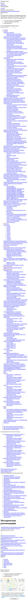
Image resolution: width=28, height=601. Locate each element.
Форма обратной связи (12, 160)
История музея (10, 307)
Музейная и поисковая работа (11, 306)
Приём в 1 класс (11, 262)
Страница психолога (9, 364)
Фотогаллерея (7, 247)
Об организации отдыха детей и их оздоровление (15, 204)
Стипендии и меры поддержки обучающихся (15, 495)
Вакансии (6, 201)
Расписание (7, 225)
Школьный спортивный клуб (11, 353)
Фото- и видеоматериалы (13, 362)
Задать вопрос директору (7, 470)
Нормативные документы (13, 398)
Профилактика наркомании (14, 281)
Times (4, 5)
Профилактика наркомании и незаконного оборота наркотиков (15, 283)
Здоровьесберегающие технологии (12, 311)
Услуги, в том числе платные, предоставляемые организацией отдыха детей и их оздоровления (17, 220)
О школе (6, 31)
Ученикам (6, 223)
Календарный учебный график (14, 70)
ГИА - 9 (6, 373)
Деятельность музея (12, 309)
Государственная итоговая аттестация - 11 (14, 446)
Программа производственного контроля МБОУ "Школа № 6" (15, 168)
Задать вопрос (22, 247)
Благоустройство (21, 365)
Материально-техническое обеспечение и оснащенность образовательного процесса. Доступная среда (14, 102)
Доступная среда (11, 222)
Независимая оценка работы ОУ (12, 420)
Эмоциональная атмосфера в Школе (16, 250)
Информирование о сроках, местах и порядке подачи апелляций (16, 380)
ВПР (5, 408)
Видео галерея (14, 247)
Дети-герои (6, 349)
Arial (2, 5)
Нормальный (4, 11)
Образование (7, 58)
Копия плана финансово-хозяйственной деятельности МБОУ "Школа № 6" (17, 142)
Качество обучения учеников (14, 253)
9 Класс (8, 237)
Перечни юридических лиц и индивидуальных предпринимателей (16, 171)
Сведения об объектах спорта (14, 111)
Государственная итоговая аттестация (13, 426)
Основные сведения (9, 32)
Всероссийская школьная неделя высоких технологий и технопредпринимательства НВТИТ (16, 326)
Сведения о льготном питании (14, 128)
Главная (6, 30)
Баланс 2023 (10, 144)
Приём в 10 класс (11, 263)
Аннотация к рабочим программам (15, 68)
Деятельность (10, 213)
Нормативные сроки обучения (14, 62)
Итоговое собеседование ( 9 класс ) (13, 397)
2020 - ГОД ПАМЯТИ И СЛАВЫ (14, 335)
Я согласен (14, 598)
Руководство (7, 99)
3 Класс (8, 229)
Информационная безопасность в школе (17, 176)
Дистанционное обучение (10, 510)
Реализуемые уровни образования (15, 59)
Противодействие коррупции (11, 178)
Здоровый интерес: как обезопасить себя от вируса (13, 244)
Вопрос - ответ (7, 258)
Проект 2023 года (11, 345)
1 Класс (8, 226)
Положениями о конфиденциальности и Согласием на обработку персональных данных (13, 596)
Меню (8, 156)
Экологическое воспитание (10, 303)
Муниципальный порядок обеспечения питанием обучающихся (17, 165)
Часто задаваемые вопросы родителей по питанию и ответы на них (16, 163)
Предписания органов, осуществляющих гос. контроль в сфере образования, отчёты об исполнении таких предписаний (17, 54)
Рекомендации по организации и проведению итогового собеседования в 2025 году (13, 528)
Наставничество (8, 366)
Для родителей (10, 186)
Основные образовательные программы (17, 75)
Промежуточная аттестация (14, 79)
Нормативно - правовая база (14, 374)
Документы (23, 38)
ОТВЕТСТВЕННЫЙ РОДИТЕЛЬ (12, 341)
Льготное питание (11, 155)
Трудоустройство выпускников (11, 334)
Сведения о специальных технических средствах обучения (16, 126)
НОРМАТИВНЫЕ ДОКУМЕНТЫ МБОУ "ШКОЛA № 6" (15, 197)
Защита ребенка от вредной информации (15, 259)
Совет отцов (10, 342)
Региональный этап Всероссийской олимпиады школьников (16, 277)
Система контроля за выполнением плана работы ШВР (15, 296)
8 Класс (8, 235)
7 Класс (8, 234)
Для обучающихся (11, 187)
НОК (5, 406)
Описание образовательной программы (17, 66)
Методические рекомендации (14, 384)
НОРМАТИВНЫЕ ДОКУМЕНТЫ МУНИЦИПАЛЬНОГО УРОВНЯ (15, 195)
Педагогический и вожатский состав (16, 210)
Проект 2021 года (11, 347)
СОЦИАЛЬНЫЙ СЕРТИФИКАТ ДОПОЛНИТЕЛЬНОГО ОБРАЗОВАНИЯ (14, 368)
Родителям (6, 246)
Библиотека (16, 333)
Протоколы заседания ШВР (14, 298)
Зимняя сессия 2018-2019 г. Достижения (17, 323)
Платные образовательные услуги (12, 130)
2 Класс (8, 227)
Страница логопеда (19, 364)
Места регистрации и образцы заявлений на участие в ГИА (14, 378)
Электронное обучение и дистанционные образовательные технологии (15, 93)
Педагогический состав (16, 99)
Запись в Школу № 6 (6, 471)
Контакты (9, 211)
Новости (12, 241)
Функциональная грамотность (11, 174)
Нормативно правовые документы (15, 354)
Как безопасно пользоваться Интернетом (15, 241)
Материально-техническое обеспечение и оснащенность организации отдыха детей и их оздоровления (17, 216)
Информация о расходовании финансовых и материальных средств (16, 140)
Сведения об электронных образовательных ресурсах (13, 124)
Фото (8, 351)
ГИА (5, 372)
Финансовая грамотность (18, 366)
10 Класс (9, 238)
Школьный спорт (22, 303)
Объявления (7, 241)
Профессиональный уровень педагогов (17, 251)
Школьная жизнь (8, 269)
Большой (17, 11)
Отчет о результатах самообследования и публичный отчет (15, 175)
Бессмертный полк (8, 333)
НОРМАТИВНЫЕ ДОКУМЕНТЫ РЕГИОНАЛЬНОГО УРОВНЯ (15, 192)
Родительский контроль (13, 158)
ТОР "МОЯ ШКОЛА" (12, 96)
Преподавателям (8, 266)
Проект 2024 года (11, 343)
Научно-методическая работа (11, 301)
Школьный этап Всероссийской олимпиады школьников (15, 272)
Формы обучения (11, 60)
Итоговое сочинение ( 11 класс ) (12, 401)
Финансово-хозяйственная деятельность (15, 130)
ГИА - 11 (6, 385)
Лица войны (10, 337)
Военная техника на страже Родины (16, 339)
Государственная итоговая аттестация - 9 (14, 428)
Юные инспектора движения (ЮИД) (13, 314)
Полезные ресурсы (11, 382)
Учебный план (10, 67)
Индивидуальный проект (13, 95)
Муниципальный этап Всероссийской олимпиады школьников (16, 275)
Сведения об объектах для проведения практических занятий (16, 108)
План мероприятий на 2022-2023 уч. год (17, 356)
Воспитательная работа (18, 279)
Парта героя (10, 310)
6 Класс (8, 233)
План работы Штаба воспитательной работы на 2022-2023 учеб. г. (16, 293)
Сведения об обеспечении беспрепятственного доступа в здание (16, 116)
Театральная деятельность (10, 365)
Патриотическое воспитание (17, 302)
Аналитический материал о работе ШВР (15, 285)
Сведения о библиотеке (13, 110)
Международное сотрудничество (11, 149)
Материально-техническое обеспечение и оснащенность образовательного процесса (13, 202)
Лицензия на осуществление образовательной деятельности (14, 34)
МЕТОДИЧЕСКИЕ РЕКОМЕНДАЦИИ (17, 199)
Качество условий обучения (14, 254)
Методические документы (13, 71)
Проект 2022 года (11, 346)
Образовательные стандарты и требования (14, 98)
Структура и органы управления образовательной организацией (12, 37)
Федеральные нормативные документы (17, 409)
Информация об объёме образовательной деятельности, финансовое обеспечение (15, 134)
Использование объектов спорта (15, 51)
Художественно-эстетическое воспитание (14, 305)
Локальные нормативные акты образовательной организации (14, 46)
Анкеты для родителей (16, 249)
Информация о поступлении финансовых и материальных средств (16, 137)
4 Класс (8, 230)
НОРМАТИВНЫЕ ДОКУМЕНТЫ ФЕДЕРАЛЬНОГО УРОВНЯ (15, 189)
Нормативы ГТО (8, 279)
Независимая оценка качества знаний (15, 420)
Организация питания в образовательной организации (14, 150)
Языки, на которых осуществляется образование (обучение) (16, 84)
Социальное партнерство (10, 315)
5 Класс (8, 231)
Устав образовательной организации (16, 39)
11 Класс (9, 239)
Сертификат (10, 331)
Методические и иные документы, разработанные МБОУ (15, 77)
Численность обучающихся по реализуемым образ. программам (15, 81)
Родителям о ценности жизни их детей (13, 265)
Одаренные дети (8, 270)
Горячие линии (10, 159)
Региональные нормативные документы (17, 410)
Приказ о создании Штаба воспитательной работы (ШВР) (14, 288)
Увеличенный (11, 11)
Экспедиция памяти (12, 338)
